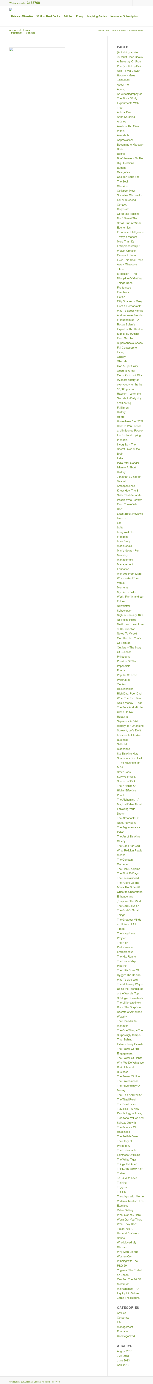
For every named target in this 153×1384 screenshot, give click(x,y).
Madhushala (124, 546)
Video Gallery (125, 1210)
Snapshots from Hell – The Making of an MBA (129, 762)
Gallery (121, 356)
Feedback (123, 292)
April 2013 (123, 1365)
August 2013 (124, 1351)
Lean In (121, 518)
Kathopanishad (126, 486)
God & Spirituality (127, 366)
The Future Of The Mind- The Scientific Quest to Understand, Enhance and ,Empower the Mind (130, 892)
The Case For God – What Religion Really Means (129, 850)
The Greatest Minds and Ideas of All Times (129, 924)
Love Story (123, 541)
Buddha (121, 167)
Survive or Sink (126, 776)
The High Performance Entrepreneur (125, 947)
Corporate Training (128, 213)
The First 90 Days (128, 873)
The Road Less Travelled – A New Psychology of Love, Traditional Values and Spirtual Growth (130, 1113)
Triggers (122, 1187)
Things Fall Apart (127, 1164)
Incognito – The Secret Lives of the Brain (128, 449)
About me (123, 84)
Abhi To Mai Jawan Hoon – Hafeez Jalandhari (128, 75)
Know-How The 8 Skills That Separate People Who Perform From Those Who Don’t (129, 499)
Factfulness (124, 287)
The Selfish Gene (127, 1136)
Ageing (121, 89)
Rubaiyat (122, 716)
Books (121, 153)
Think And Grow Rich (130, 1168)
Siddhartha (123, 749)
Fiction (121, 297)
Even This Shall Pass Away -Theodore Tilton (130, 264)
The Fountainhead (128, 878)
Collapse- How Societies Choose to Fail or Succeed (129, 195)
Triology (122, 1192)
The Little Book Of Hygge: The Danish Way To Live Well (128, 974)
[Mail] (141, 3)
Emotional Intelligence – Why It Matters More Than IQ (130, 236)
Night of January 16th (130, 615)
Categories (123, 172)
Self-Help (122, 744)
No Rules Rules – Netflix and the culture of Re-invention (130, 624)
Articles (121, 121)
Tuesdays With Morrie (130, 1196)
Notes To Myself (127, 633)
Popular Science (127, 675)
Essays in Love (126, 255)
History (121, 412)
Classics (122, 186)
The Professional (127, 1081)
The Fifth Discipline (128, 869)
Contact (122, 204)
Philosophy (123, 656)
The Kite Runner (127, 956)
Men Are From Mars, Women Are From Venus (129, 578)
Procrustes (123, 679)
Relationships (125, 689)
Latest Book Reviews (130, 513)
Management (125, 559)
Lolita (120, 527)
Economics (124, 227)
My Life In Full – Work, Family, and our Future (130, 596)
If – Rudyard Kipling (129, 435)
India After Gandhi (128, 463)
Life (119, 523)
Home (120, 416)
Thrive (121, 1173)
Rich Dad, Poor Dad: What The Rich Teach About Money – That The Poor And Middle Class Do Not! (130, 702)
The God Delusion (128, 906)
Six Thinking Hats (127, 753)
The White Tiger (126, 1159)
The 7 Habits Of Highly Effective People (126, 790)
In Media (122, 440)
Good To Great (126, 370)
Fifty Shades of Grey (129, 301)
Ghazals (122, 361)
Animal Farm (124, 112)
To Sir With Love (127, 1178)
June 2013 (123, 1360)
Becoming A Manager (130, 144)
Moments (123, 587)
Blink (120, 149)
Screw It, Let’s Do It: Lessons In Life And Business (129, 734)
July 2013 (123, 1356)
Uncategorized (126, 1336)
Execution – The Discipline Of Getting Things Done (129, 278)
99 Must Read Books (130, 57)
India (120, 458)
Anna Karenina (126, 117)
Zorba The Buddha (128, 1298)
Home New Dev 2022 (130, 421)
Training (122, 1182)
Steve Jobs (124, 772)
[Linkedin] (135, 3)
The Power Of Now (128, 1076)
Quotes (121, 684)
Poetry (121, 670)
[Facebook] (129, 3)
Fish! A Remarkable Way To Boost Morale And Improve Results (130, 310)
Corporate (123, 209)
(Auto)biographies (127, 52)
